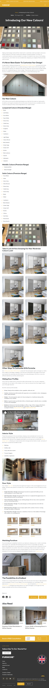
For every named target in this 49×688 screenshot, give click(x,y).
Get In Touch (39, 638)
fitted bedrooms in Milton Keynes (28, 65)
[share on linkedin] (7, 596)
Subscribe (7, 652)
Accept (21, 683)
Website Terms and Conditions (31, 680)
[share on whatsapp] (10, 596)
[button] (13, 263)
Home (16, 12)
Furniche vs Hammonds (7, 674)
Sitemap (3, 685)
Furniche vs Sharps (6, 672)
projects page (39, 551)
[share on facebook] (3, 596)
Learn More (28, 638)
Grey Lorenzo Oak (18, 407)
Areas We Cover (6, 665)
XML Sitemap (9, 685)
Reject (29, 683)
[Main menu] (45, 4)
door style (10, 485)
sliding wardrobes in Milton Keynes (12, 370)
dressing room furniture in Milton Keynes (17, 584)
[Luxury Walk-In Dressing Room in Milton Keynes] (36, 616)
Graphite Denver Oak (30, 407)
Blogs (3, 667)
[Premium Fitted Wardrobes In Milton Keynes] (13, 616)
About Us (4, 663)
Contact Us (4, 669)
